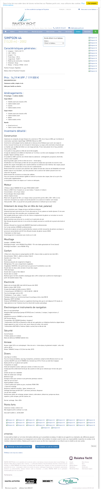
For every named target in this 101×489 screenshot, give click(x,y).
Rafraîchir (93, 446)
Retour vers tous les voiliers (14, 453)
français (62, 9)
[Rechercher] (95, 32)
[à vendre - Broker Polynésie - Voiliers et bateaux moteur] (24, 19)
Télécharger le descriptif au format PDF (19, 447)
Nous (59, 32)
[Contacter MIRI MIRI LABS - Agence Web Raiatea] (50, 481)
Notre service (50, 32)
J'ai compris (92, 3)
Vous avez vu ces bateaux (88, 9)
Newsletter (87, 32)
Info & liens (68, 32)
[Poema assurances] (70, 481)
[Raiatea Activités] (14, 481)
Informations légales (87, 469)
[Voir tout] (79, 9)
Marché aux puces (37, 32)
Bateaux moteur (23, 32)
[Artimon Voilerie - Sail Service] (33, 481)
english (68, 9)
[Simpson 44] (93, 38)
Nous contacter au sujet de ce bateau (47, 447)
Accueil (71, 462)
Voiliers (12, 32)
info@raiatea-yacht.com (77, 28)
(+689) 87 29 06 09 (60, 28)
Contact (78, 32)
